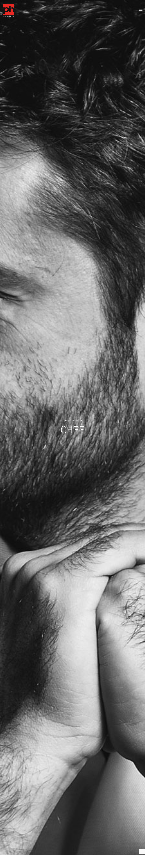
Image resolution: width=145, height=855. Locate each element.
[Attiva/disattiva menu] (141, 10)
